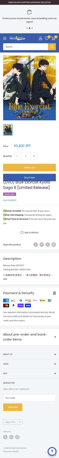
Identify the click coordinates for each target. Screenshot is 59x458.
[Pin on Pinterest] (41, 244)
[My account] (40, 38)
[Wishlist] (46, 38)
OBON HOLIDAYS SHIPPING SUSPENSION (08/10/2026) (29, 2)
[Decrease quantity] (17, 156)
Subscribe (13, 407)
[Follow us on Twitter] (11, 437)
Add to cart (29, 167)
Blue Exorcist (10, 200)
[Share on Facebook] (36, 244)
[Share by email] (53, 244)
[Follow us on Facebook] (5, 437)
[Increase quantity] (34, 156)
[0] (53, 38)
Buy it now (29, 177)
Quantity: (7, 156)
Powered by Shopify (11, 451)
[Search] (52, 46)
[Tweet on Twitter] (47, 244)
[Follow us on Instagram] (17, 437)
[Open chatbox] (52, 451)
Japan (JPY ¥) (10, 422)
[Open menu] (4, 38)
